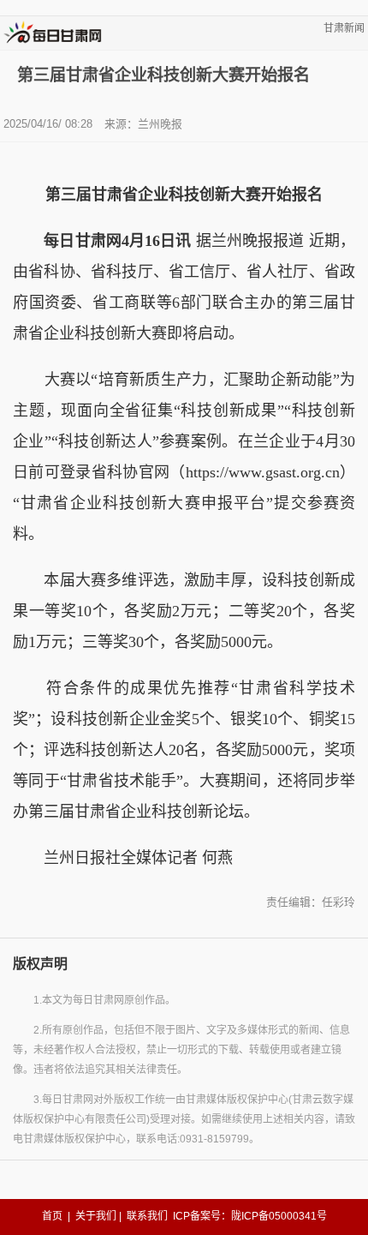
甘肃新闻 (344, 28)
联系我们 (147, 1216)
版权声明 (40, 963)
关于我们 (95, 1216)
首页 (52, 1216)
